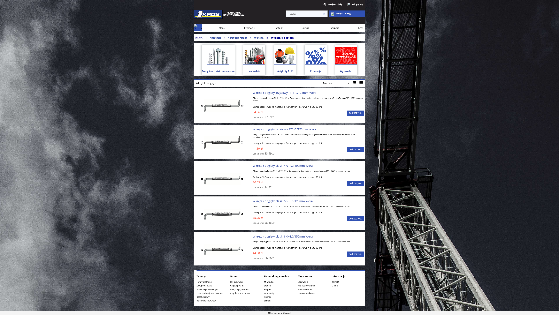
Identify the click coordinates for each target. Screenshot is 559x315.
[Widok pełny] (361, 82)
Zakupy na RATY (204, 285)
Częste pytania (237, 285)
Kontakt (335, 281)
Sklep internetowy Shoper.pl (279, 313)
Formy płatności (204, 281)
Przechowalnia (305, 289)
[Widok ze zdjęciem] (354, 82)
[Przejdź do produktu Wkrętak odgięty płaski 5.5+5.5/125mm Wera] (222, 213)
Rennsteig (269, 293)
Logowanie (303, 281)
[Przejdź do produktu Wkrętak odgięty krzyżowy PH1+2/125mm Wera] (222, 104)
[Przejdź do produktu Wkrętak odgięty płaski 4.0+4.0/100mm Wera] (222, 177)
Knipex (267, 289)
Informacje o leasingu (207, 289)
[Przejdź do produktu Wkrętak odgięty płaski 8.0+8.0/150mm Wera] (222, 248)
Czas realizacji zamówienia (210, 293)
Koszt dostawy (203, 296)
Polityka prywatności (240, 289)
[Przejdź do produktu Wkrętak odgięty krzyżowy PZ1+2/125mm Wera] (222, 141)
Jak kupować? (236, 281)
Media (335, 285)
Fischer (267, 296)
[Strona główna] (219, 16)
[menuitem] (222, 28)
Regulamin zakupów (240, 293)
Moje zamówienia (306, 285)
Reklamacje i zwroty (206, 300)
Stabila (267, 285)
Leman (267, 300)
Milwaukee (269, 281)
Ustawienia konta (306, 293)
